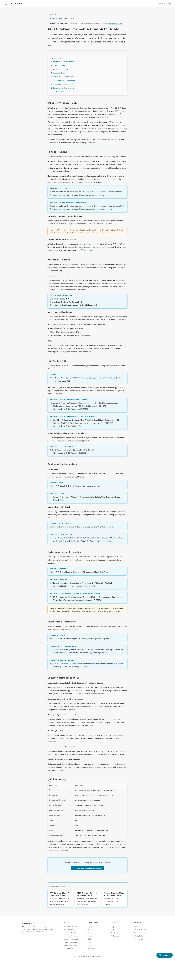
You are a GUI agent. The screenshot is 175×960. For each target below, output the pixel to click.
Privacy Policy (138, 936)
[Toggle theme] (169, 3)
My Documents (116, 936)
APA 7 (90, 927)
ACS (89, 945)
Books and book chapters (63, 77)
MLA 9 (90, 930)
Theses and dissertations (63, 84)
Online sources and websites (64, 80)
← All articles (52, 14)
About (136, 927)
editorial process (115, 24)
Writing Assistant (70, 942)
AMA (89, 942)
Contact (137, 933)
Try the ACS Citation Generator (88, 868)
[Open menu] (6, 3)
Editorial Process (140, 930)
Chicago (90, 933)
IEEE (89, 939)
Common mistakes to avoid (63, 88)
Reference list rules (60, 69)
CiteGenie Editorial (59, 24)
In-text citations (59, 65)
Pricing (113, 930)
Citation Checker (70, 933)
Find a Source (69, 930)
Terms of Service (140, 939)
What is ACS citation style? (63, 62)
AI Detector (68, 948)
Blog (112, 927)
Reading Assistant (71, 939)
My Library (114, 933)
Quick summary (58, 92)
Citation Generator (71, 927)
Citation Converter (71, 936)
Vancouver (91, 948)
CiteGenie (27, 923)
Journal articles (59, 73)
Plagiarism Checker (71, 945)
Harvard (90, 936)
